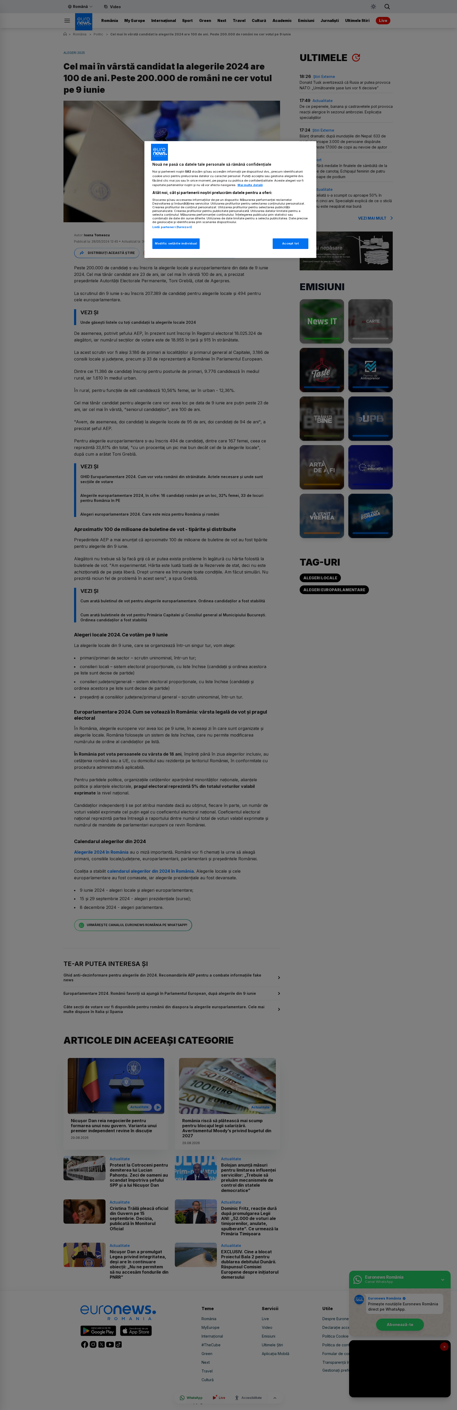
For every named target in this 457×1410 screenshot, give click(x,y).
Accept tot (290, 243)
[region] (230, 199)
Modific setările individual (176, 243)
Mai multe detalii (250, 185)
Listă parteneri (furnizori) (172, 227)
